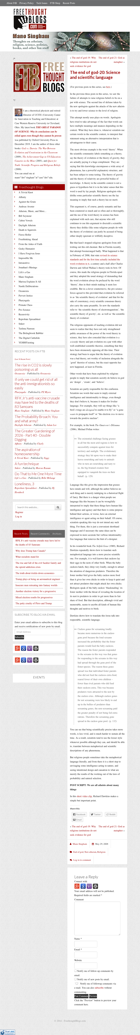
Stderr (22, 323)
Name (78, 938)
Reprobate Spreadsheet (29, 319)
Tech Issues (41, 3)
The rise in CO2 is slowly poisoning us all (33, 367)
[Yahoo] (29, 648)
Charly (40, 443)
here (108, 86)
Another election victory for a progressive (36, 591)
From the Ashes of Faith (30, 244)
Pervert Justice (26, 295)
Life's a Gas (24, 272)
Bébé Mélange (48, 477)
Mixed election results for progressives (34, 597)
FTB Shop (55, 3)
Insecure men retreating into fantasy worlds (36, 585)
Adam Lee (52, 425)
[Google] (23, 648)
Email (78, 949)
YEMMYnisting (26, 342)
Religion (101, 851)
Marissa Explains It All (30, 281)
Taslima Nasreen (26, 328)
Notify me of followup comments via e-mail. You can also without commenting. (95, 988)
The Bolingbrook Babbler (31, 333)
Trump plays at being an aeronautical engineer (38, 579)
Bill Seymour (25, 215)
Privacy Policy (26, 3)
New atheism (90, 851)
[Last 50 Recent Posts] (22, 359)
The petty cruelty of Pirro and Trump (34, 603)
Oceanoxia (24, 291)
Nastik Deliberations (28, 286)
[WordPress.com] (36, 648)
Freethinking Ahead (28, 239)
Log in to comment (82, 859)
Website (78, 960)
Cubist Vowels (25, 220)
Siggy (46, 457)
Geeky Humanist (27, 248)
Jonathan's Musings (28, 267)
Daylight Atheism (27, 225)
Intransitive (24, 262)
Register (19, 512)
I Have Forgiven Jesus (29, 253)
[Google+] (17, 648)
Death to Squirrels (27, 229)
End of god (78, 851)
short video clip (84, 796)
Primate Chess (25, 305)
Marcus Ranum (43, 468)
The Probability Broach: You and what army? (36, 418)
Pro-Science (24, 309)
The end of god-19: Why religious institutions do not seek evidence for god (83, 62)
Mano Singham (26, 276)
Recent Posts (69, 3)
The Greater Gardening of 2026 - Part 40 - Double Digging (35, 435)
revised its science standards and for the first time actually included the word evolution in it (95, 259)
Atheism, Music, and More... (32, 211)
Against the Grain (27, 201)
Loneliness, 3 (24, 484)
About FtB (11, 3)
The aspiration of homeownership (27, 451)
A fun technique (27, 464)
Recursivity (24, 314)
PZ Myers (46, 392)
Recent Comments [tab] (40, 533)
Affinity (22, 197)
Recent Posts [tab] (21, 533)
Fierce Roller (25, 234)
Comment (79, 899)
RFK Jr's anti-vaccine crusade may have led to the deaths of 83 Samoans (37, 402)
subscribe (99, 987)
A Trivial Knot (26, 192)
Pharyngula (24, 300)
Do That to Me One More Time (38, 474)
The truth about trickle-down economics (35, 573)
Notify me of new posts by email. (93, 979)
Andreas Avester (26, 206)
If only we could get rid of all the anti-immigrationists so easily (36, 383)
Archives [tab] (56, 533)
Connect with (80, 881)
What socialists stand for (27, 556)
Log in (18, 516)
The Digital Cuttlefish (29, 337)
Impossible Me (26, 258)
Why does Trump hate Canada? (31, 550)
